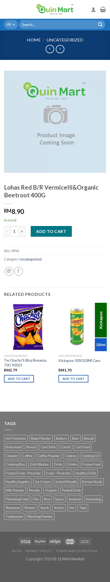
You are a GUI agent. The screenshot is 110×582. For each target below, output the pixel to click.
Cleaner (12, 456)
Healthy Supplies (18, 482)
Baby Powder (41, 438)
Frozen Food (91, 464)
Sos (71, 508)
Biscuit (89, 438)
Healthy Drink (85, 473)
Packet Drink (71, 490)
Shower (30, 508)
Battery (61, 438)
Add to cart (51, 231)
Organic (51, 490)
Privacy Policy (39, 551)
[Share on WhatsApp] (9, 271)
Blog (17, 551)
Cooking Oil (90, 456)
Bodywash (14, 447)
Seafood (75, 499)
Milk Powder (15, 490)
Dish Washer (39, 464)
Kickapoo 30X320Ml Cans (79, 360)
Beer (75, 438)
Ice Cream (42, 482)
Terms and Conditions (76, 551)
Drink (58, 464)
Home (34, 39)
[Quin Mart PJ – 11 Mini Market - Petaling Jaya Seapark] (55, 9)
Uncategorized (64, 39)
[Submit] (100, 24)
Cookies (71, 456)
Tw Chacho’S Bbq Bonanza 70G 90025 (25, 362)
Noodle (34, 490)
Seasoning (93, 499)
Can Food (83, 447)
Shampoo (12, 508)
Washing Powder (40, 516)
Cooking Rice (15, 464)
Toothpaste (14, 516)
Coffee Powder (48, 456)
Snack (44, 508)
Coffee (27, 456)
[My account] (93, 9)
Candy (66, 447)
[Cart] (103, 9)
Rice (47, 499)
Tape (83, 508)
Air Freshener (16, 438)
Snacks (59, 508)
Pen (36, 499)
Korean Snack (92, 482)
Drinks (72, 464)
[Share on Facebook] (18, 271)
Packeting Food (17, 499)
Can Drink (48, 447)
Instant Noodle (66, 482)
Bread (31, 447)
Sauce (59, 499)
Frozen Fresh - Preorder (23, 473)
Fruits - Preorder (58, 473)
